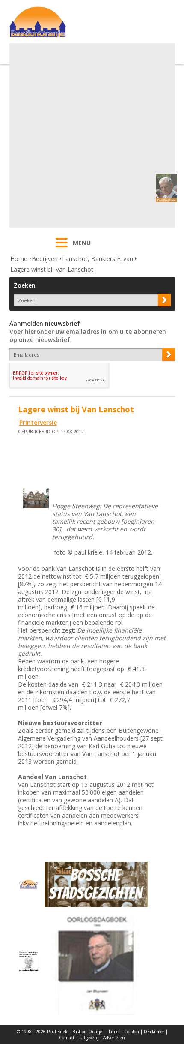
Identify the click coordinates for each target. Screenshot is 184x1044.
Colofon (131, 1032)
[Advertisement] (92, 135)
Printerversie (38, 422)
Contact (66, 1038)
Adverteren (114, 1038)
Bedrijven (45, 259)
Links (114, 1032)
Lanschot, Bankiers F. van (97, 259)
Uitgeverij (88, 1038)
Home (18, 259)
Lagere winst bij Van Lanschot (51, 269)
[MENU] (62, 248)
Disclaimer (154, 1032)
